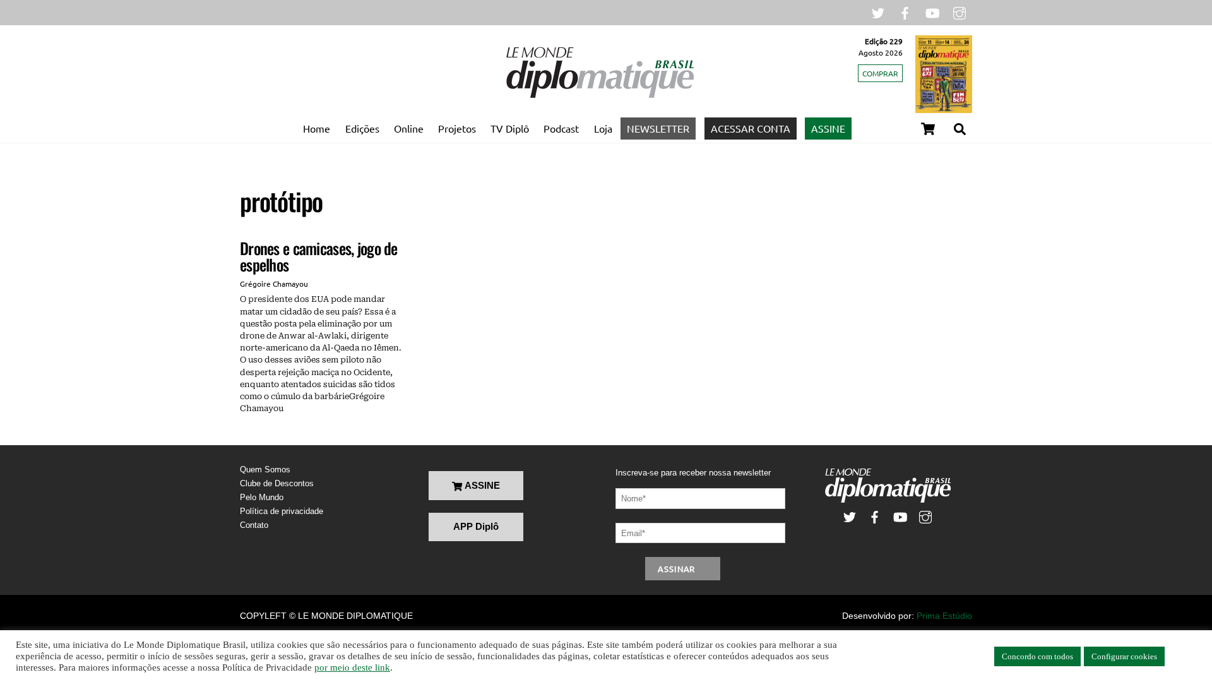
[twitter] (878, 11)
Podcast (561, 128)
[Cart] (928, 128)
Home (316, 128)
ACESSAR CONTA (750, 128)
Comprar (880, 73)
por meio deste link (352, 667)
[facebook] (905, 11)
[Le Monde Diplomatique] (599, 95)
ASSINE (828, 128)
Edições (362, 128)
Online (409, 128)
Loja (603, 128)
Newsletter (658, 128)
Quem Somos (265, 469)
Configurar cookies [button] (1124, 656)
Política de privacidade (281, 511)
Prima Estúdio (944, 616)
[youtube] (932, 11)
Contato (254, 525)
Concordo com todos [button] (1037, 656)
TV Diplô (509, 128)
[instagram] (959, 11)
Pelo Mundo (261, 497)
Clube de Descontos (277, 483)
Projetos (457, 128)
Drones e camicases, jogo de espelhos (319, 256)
